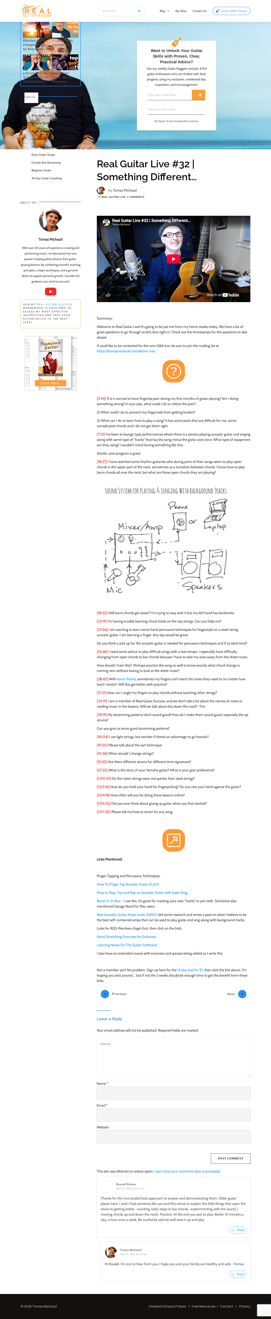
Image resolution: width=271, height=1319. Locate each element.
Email (102, 1105)
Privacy (244, 1306)
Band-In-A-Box (109, 901)
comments (135, 197)
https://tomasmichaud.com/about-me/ (126, 351)
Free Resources (203, 1306)
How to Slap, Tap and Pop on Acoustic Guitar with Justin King (142, 892)
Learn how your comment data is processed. (187, 1171)
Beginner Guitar (41, 170)
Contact (226, 1306)
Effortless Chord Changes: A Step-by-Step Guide (35, 45)
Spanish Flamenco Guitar (47, 107)
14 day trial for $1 (190, 970)
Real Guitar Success (55, 304)
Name (102, 1083)
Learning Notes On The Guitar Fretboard (127, 945)
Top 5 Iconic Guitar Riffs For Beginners (62, 77)
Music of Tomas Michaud (47, 131)
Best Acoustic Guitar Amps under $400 (126, 914)
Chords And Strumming (46, 162)
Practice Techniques (44, 123)
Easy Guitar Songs (43, 154)
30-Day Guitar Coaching (47, 178)
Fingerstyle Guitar (43, 146)
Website (103, 1127)
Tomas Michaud (125, 190)
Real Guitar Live (114, 197)
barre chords (126, 679)
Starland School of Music (167, 1306)
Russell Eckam (126, 1184)
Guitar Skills (39, 139)
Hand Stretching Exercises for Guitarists (126, 937)
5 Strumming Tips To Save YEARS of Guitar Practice (35, 77)
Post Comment (230, 1158)
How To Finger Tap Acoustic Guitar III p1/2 (128, 884)
